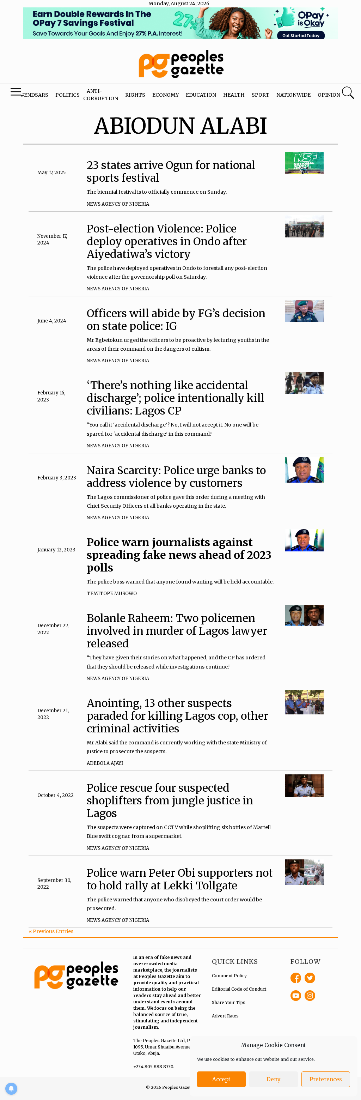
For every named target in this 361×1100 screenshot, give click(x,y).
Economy (165, 95)
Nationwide (293, 95)
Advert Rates (225, 1016)
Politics (67, 95)
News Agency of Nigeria (118, 204)
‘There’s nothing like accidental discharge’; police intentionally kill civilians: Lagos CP (175, 398)
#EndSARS (34, 95)
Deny (274, 1079)
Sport (260, 95)
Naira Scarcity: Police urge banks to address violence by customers (176, 477)
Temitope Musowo (112, 594)
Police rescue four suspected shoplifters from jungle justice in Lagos (170, 800)
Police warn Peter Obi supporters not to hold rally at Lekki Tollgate (180, 879)
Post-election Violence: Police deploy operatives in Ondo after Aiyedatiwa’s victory (167, 241)
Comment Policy (229, 975)
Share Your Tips (228, 1002)
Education (201, 95)
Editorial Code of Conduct (239, 989)
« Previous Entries (51, 931)
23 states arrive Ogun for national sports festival (171, 171)
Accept (221, 1079)
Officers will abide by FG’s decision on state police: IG (176, 320)
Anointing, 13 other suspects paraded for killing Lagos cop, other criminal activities (177, 715)
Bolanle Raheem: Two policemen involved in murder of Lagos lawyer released (177, 630)
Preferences (326, 1079)
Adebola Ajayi (105, 763)
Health (234, 95)
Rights (135, 95)
